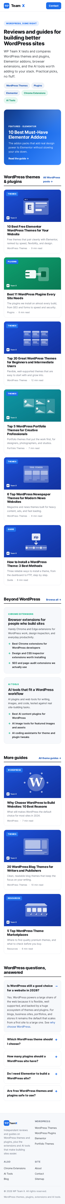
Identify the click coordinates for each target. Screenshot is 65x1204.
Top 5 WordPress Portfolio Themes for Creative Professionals (26, 430)
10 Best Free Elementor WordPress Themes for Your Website (28, 230)
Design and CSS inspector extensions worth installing (27, 655)
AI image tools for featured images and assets (31, 725)
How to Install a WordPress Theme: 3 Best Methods (27, 564)
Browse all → (53, 599)
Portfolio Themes (44, 1143)
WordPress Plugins (45, 1133)
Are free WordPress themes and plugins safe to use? (30, 1093)
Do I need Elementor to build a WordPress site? (28, 1076)
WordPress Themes (46, 1127)
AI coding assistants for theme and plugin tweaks (31, 735)
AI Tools (8, 1173)
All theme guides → (50, 758)
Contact (53, 5)
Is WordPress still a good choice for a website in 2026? (30, 988)
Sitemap (39, 1178)
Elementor (40, 1138)
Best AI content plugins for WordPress (26, 715)
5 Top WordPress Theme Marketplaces (25, 932)
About (38, 1168)
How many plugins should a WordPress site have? (26, 1059)
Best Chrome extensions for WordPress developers (27, 645)
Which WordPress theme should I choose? (30, 1041)
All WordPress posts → (51, 179)
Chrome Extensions (14, 1168)
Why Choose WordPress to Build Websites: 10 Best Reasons (31, 804)
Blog (6, 1178)
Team (15, 5)
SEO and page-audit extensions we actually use (31, 665)
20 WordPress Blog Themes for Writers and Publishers (30, 868)
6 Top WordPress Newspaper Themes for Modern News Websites (29, 498)
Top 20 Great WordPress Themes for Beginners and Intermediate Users (31, 362)
